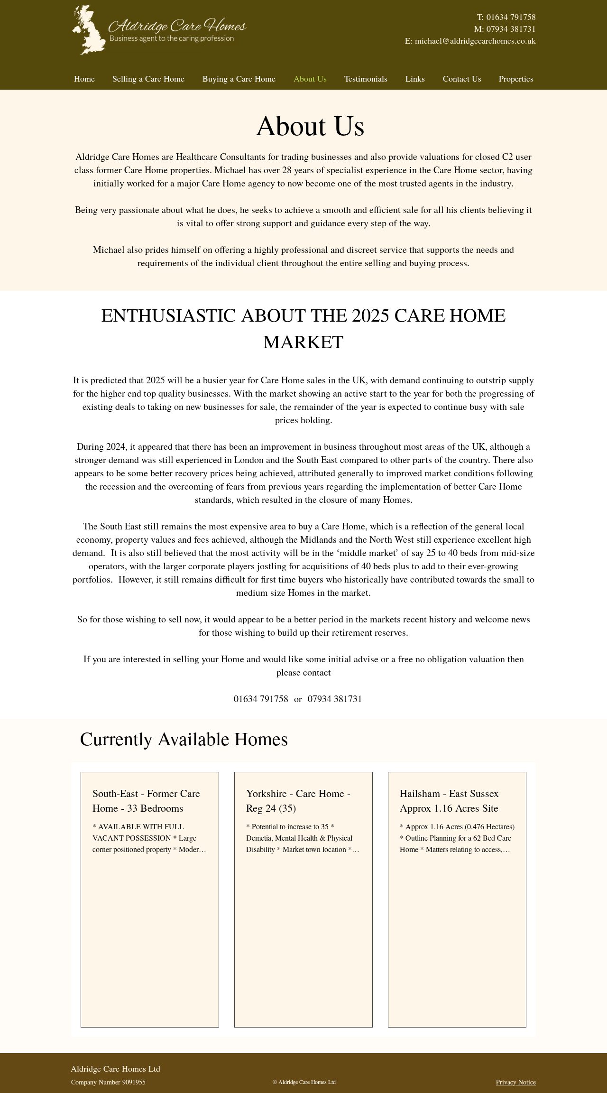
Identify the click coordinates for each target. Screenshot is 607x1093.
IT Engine (420, 1080)
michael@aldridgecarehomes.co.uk (475, 40)
